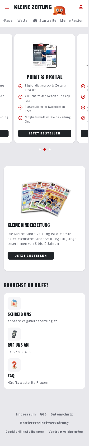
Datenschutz (62, 414)
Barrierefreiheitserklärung (44, 423)
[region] (44, 20)
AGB (43, 414)
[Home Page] (33, 7)
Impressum (26, 414)
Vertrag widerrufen (66, 431)
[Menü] (7, 7)
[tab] (40, 149)
